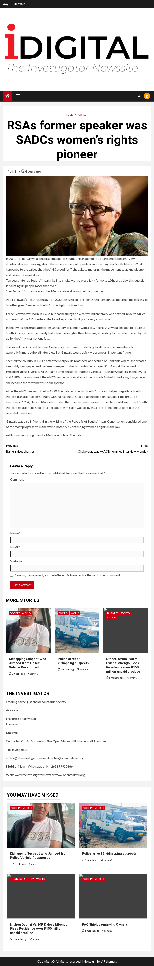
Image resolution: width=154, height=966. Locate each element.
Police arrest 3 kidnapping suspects (73, 661)
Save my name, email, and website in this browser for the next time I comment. (68, 575)
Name (15, 533)
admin (14, 171)
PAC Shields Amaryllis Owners (105, 924)
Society (71, 114)
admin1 (34, 673)
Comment (18, 479)
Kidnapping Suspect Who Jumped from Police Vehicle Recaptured (27, 663)
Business (112, 613)
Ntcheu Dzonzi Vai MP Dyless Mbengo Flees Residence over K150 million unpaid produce (39, 929)
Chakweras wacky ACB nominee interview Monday (113, 448)
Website (16, 561)
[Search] (139, 96)
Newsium (89, 961)
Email (15, 547)
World (82, 114)
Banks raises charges (20, 448)
